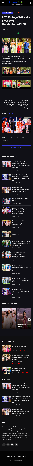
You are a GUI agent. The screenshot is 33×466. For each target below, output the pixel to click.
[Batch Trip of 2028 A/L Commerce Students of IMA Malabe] (6, 280)
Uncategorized (7, 13)
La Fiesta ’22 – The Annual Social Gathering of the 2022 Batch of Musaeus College (24, 104)
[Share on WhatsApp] (18, 33)
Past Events (9, 8)
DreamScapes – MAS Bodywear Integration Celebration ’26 (18, 222)
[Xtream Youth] (16, 3)
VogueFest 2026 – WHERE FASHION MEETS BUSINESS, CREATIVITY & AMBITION (21, 189)
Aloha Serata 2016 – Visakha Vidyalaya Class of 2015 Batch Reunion (21, 357)
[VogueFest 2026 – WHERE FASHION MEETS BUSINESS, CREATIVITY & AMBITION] (6, 190)
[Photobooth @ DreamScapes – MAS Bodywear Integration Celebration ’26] (6, 243)
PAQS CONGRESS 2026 (19, 232)
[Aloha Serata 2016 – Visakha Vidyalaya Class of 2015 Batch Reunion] (6, 357)
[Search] (30, 3)
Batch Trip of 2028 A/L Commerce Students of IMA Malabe (20, 280)
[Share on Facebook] (9, 33)
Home (3, 8)
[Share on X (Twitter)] (12, 33)
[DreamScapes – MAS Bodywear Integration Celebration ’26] (6, 223)
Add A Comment (16, 147)
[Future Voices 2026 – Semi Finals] (6, 201)
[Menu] (3, 3)
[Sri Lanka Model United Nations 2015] (6, 370)
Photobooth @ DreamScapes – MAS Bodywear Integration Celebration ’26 (21, 243)
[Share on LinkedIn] (15, 33)
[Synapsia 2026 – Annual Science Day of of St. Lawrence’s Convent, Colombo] (6, 254)
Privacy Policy (21, 456)
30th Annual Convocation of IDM (13, 138)
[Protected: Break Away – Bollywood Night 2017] (6, 348)
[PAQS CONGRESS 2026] (6, 234)
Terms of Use (11, 456)
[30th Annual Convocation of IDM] (16, 125)
